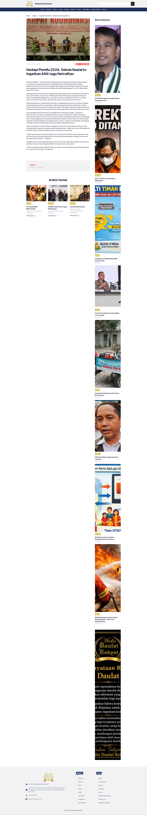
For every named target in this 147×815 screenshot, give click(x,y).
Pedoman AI (102, 799)
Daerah (34, 16)
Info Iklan (101, 789)
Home (28, 16)
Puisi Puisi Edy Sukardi (77, 207)
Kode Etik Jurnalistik (104, 802)
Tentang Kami (102, 782)
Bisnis (79, 785)
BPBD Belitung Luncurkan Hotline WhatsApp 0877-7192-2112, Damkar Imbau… (106, 619)
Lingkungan (81, 799)
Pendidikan (81, 796)
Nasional (51, 203)
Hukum (97, 309)
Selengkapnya (30, 215)
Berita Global (82, 802)
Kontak (101, 792)
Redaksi (101, 785)
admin (29, 64)
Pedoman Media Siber (105, 796)
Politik (80, 792)
